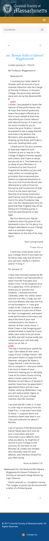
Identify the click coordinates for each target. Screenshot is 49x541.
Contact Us (32, 534)
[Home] (24, 8)
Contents (9, 29)
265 (24, 57)
